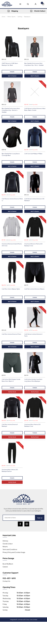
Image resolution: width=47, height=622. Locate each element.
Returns (5, 546)
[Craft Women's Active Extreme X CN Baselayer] (34, 182)
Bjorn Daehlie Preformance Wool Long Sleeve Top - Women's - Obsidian (11, 110)
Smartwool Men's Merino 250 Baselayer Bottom (10, 470)
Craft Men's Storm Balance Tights (11, 289)
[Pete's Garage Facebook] (20, 524)
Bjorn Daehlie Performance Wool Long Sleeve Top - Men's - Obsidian (34, 64)
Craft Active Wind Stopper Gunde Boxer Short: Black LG (11, 380)
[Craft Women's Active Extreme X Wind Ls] (12, 182)
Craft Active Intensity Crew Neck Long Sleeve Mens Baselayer (33, 380)
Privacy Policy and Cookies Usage (14, 552)
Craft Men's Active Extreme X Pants (11, 334)
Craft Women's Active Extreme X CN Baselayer (34, 200)
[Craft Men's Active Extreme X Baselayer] (12, 407)
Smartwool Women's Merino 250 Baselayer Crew (33, 245)
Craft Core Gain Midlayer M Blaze (33, 154)
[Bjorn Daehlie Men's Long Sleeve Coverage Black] (12, 137)
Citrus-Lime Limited (31, 619)
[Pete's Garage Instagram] (26, 524)
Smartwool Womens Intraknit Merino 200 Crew (12, 245)
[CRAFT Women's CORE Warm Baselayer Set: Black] (12, 46)
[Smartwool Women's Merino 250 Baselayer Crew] (34, 227)
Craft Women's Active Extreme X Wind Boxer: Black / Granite (34, 109)
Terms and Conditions (10, 549)
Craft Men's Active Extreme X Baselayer (10, 425)
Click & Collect (8, 543)
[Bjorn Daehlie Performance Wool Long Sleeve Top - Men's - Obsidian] (34, 46)
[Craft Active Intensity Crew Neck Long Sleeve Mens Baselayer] (34, 362)
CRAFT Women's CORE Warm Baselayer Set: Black (10, 64)
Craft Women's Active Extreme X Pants (33, 335)
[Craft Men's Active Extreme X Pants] (12, 317)
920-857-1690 (9, 578)
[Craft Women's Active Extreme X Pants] (34, 317)
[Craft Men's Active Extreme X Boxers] (34, 272)
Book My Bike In (8, 564)
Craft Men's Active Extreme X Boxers (34, 289)
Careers (5, 566)
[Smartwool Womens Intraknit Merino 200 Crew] (12, 227)
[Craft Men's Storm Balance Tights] (12, 272)
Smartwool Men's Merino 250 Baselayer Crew (32, 425)
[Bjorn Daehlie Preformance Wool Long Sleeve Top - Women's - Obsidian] (12, 91)
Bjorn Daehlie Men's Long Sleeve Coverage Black (11, 154)
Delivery (5, 541)
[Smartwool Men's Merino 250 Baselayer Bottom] (12, 453)
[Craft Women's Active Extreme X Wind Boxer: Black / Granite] (34, 91)
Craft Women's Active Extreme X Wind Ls (12, 200)
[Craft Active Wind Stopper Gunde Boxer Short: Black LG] (12, 362)
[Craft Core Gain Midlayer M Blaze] (34, 137)
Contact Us (6, 581)
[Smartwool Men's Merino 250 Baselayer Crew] (34, 407)
